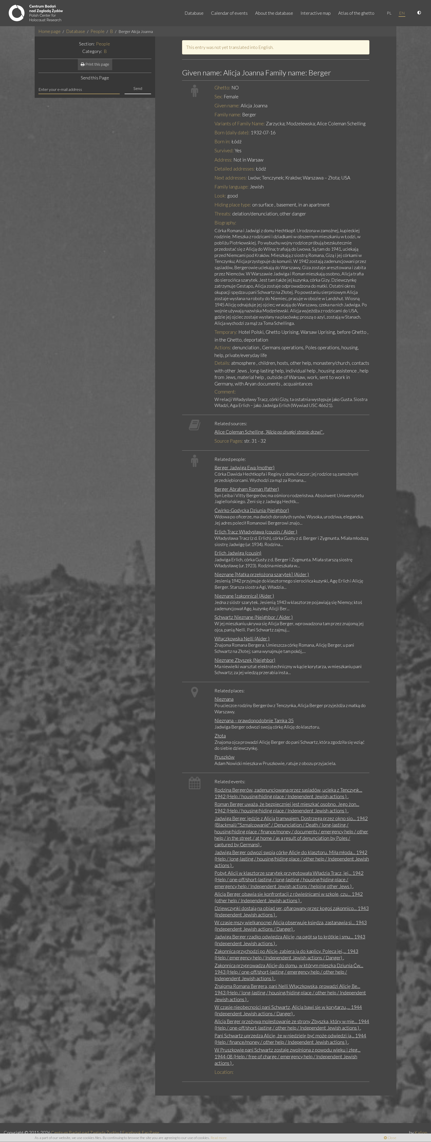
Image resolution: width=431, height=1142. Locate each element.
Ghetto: (222, 87)
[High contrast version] (420, 13)
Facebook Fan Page (140, 1132)
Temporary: (226, 332)
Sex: (219, 96)
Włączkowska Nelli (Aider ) (242, 638)
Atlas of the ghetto (356, 13)
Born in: (222, 141)
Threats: (223, 213)
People (98, 31)
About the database (274, 13)
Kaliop (421, 1132)
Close (391, 1138)
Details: (222, 363)
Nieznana (224, 699)
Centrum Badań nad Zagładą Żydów (85, 1132)
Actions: (223, 347)
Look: (220, 195)
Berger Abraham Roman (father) (247, 489)
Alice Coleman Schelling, (268, 432)
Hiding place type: (233, 204)
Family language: (232, 187)
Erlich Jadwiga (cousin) (238, 553)
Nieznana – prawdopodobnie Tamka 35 (254, 720)
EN (402, 12)
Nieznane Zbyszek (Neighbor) (245, 660)
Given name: (227, 105)
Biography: (225, 222)
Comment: (225, 391)
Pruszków (224, 757)
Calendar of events (229, 13)
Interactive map (316, 13)
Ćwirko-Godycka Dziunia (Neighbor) (252, 510)
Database (194, 13)
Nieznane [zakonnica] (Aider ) (244, 596)
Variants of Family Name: (240, 123)
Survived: (224, 150)
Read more (219, 1138)
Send (137, 88)
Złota (220, 736)
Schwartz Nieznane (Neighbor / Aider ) (254, 617)
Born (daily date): (232, 132)
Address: (223, 160)
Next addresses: (231, 178)
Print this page (97, 64)
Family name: (228, 114)
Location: (224, 1072)
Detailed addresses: (235, 169)
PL (389, 12)
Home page (49, 31)
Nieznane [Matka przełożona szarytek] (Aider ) (262, 574)
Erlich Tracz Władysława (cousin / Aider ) (256, 532)
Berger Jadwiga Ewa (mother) (245, 467)
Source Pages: (229, 441)
